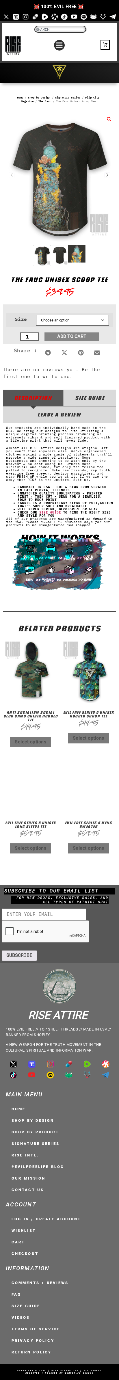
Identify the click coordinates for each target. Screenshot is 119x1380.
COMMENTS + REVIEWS (40, 1283)
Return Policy (32, 1352)
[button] (59, 45)
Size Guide (26, 1306)
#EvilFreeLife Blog (38, 1167)
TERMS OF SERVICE (36, 1329)
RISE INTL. (25, 1155)
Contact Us (28, 1190)
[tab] (33, 398)
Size (21, 319)
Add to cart (71, 336)
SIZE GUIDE (50, 512)
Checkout (25, 1253)
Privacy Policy (33, 1340)
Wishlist (24, 1230)
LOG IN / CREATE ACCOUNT (46, 1219)
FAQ (16, 1294)
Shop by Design (39, 97)
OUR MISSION (28, 1178)
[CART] (105, 45)
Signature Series (68, 97)
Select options (30, 742)
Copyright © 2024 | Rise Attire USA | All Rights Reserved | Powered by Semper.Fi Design (59, 1371)
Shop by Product (35, 1132)
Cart (18, 1242)
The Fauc (44, 101)
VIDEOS (21, 1317)
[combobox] (60, 29)
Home (20, 97)
